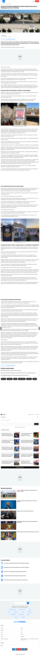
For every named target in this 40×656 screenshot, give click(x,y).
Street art (29, 378)
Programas (22, 636)
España (3, 378)
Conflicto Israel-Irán (12, 609)
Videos (2, 636)
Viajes (2, 634)
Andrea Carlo (4, 35)
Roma (35, 378)
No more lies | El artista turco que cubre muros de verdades (11, 370)
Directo (37, 1)
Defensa (28, 614)
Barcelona (9, 378)
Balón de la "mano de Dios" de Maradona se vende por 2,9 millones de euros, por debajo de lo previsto (18, 372)
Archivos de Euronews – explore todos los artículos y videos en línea (29, 639)
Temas (2, 625)
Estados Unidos (13, 614)
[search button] (28, 603)
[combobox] (20, 603)
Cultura (22, 634)
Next (1, 632)
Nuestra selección (6, 488)
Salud (22, 632)
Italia (15, 378)
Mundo (22, 627)
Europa (2, 627)
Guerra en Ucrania (22, 609)
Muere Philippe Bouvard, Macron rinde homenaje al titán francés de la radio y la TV (15, 375)
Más (1, 645)
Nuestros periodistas (4, 638)
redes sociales (21, 378)
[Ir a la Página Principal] (3, 1)
